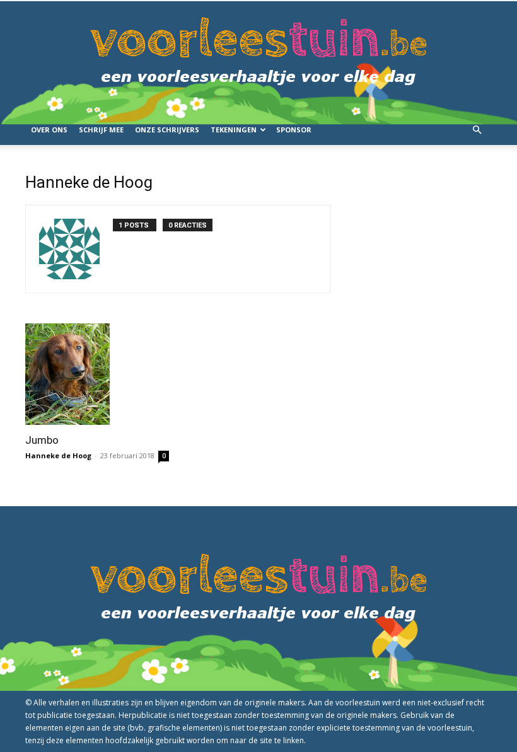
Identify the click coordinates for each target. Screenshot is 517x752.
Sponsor (293, 129)
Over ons (49, 129)
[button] (477, 130)
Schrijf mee (101, 129)
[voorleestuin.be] (258, 58)
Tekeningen (234, 129)
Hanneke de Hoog (58, 455)
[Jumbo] (97, 374)
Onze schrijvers (167, 129)
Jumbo (42, 440)
